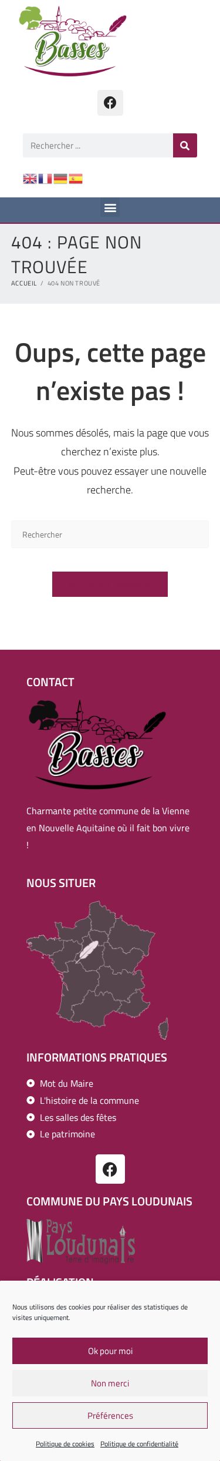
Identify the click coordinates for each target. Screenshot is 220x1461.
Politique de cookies (65, 1443)
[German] (61, 177)
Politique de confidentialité (139, 1443)
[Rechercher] (185, 145)
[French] (45, 177)
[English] (30, 177)
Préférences (110, 1415)
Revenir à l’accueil (110, 584)
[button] (110, 207)
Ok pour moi (110, 1351)
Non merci (110, 1383)
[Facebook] (110, 103)
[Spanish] (76, 177)
